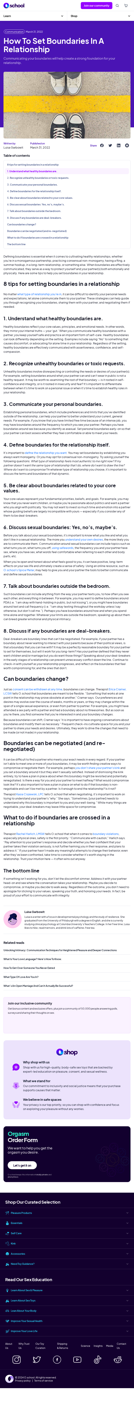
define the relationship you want (45, 453)
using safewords (62, 548)
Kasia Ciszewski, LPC (30, 794)
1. (32, 171)
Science (85, 1345)
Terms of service (43, 1380)
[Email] (127, 145)
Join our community (96, 5)
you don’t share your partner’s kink (97, 768)
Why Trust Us (23, 1345)
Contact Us (121, 1345)
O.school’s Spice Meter (18, 570)
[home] (13, 5)
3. (32, 184)
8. (34, 217)
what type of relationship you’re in (39, 294)
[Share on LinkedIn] (118, 145)
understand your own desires (84, 539)
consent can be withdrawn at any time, (38, 689)
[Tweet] (110, 145)
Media (109, 1345)
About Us (8, 1345)
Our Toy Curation (40, 1345)
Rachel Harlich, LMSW (30, 834)
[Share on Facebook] (101, 145)
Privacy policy (23, 1380)
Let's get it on (22, 1165)
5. (40, 197)
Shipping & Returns (62, 1345)
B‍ (37, 230)
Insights (98, 1345)
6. (36, 204)
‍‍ (21, 224)
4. (34, 191)
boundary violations (106, 834)
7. (34, 211)
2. (38, 177)
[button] (33, 16)
